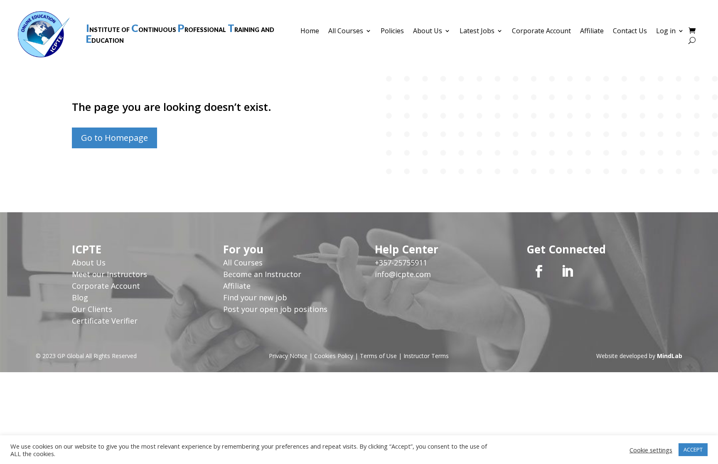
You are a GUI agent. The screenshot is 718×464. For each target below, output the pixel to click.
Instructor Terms (426, 356)
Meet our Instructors (109, 274)
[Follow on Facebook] (538, 271)
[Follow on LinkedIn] (567, 271)
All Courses (345, 31)
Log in (666, 31)
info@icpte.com (403, 274)
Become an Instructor (262, 274)
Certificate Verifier (105, 321)
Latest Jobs (477, 31)
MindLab (669, 356)
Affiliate (592, 31)
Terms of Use (378, 356)
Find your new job (255, 297)
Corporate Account (541, 31)
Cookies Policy (333, 356)
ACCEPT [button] (693, 449)
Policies (392, 31)
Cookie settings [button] (650, 450)
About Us (427, 31)
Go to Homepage (114, 137)
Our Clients (92, 309)
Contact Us (630, 31)
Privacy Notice (288, 356)
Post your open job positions (275, 309)
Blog (80, 297)
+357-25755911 (401, 263)
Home (309, 31)
